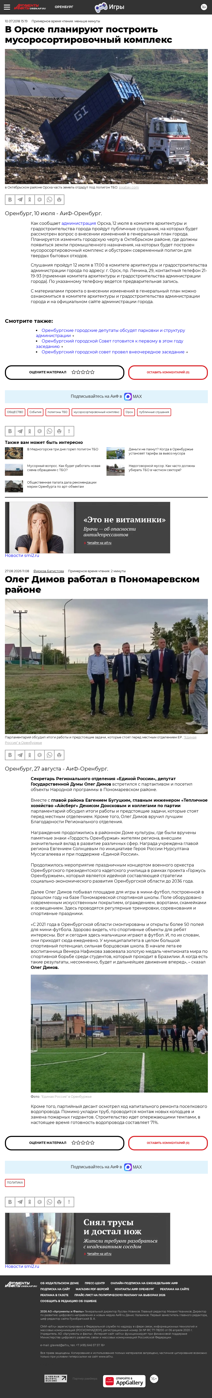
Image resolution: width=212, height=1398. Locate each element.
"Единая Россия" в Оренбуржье (66, 1097)
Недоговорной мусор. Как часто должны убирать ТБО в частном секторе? (162, 468)
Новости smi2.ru (22, 555)
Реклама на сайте (174, 1289)
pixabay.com (129, 187)
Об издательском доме (59, 1283)
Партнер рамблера (85, 1378)
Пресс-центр (95, 1283)
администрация (79, 223)
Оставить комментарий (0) (168, 372)
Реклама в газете (54, 1295)
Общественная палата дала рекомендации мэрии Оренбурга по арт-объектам (61, 484)
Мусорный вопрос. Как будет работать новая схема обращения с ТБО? (63, 468)
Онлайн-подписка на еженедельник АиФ (144, 1283)
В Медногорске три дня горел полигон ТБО (62, 449)
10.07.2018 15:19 (16, 21)
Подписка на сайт (55, 1289)
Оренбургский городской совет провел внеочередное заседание (113, 352)
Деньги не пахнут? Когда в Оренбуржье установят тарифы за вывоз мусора (161, 451)
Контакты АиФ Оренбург (134, 1289)
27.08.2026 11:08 (17, 571)
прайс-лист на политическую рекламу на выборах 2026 (119, 1295)
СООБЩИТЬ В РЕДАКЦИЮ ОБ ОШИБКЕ (68, 1301)
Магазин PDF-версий (92, 1289)
